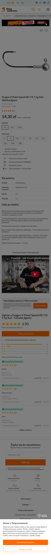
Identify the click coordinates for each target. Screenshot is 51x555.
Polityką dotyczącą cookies (12, 529)
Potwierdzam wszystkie (25, 542)
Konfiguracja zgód (25, 549)
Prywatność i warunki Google (30, 535)
